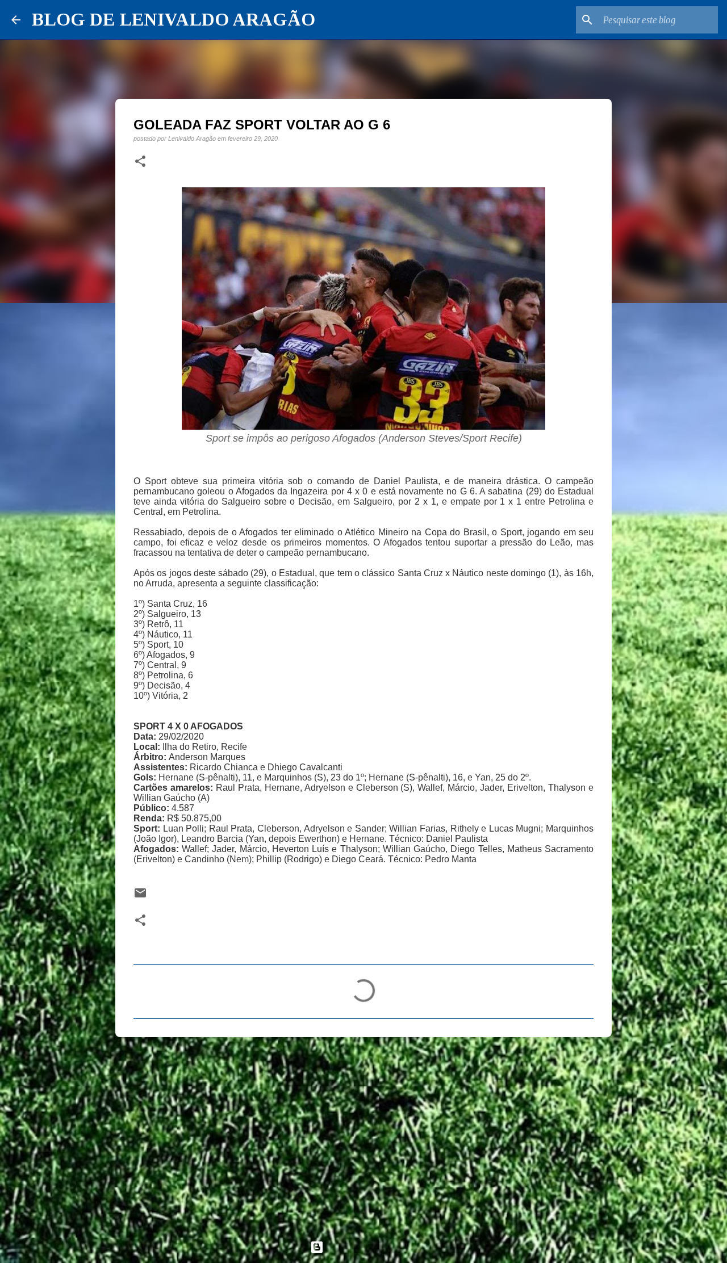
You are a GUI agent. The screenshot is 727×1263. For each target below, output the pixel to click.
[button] (140, 161)
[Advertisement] (363, 1133)
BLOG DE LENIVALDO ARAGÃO (173, 19)
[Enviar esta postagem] (140, 896)
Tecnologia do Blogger (370, 1247)
